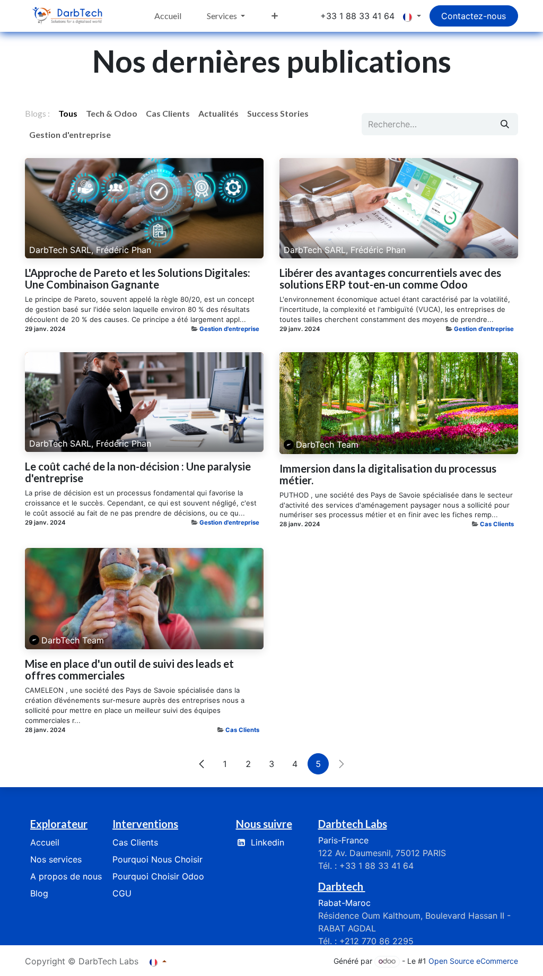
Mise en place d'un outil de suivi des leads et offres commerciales (129, 669)
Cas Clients (497, 524)
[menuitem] (168, 16)
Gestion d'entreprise (229, 329)
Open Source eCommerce (473, 960)
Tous (67, 113)
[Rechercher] (505, 124)
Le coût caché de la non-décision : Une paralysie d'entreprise (138, 472)
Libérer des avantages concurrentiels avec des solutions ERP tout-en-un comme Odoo (390, 278)
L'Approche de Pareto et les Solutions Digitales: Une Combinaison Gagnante (137, 278)
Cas (135, 842)
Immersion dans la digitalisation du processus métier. (387, 474)
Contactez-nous (473, 16)
